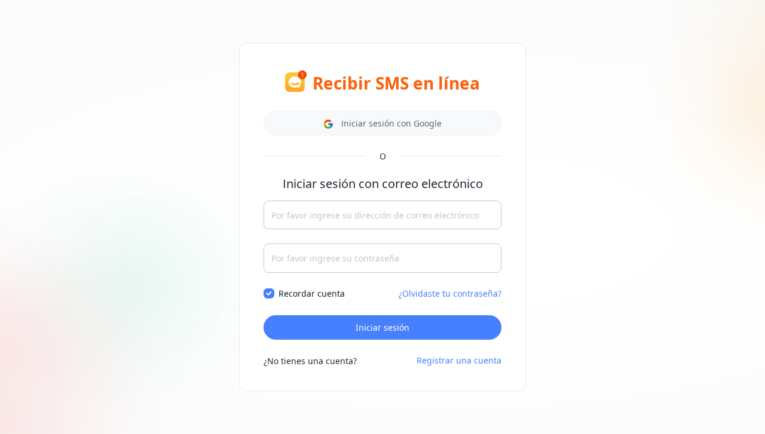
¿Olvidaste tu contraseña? (450, 293)
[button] (382, 123)
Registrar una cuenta (459, 360)
